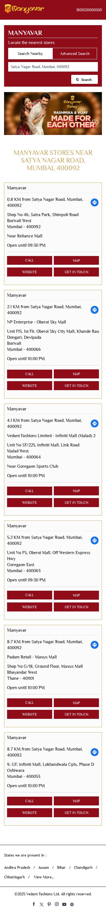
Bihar (61, 868)
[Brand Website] (72, 904)
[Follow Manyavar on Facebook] (34, 904)
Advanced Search (75, 53)
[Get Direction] (94, 202)
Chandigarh (83, 868)
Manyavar (17, 187)
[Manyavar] (24, 10)
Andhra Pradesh (17, 868)
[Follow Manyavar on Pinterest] (49, 904)
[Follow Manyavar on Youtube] (64, 904)
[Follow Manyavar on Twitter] (41, 904)
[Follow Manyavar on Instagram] (57, 904)
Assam (43, 868)
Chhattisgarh (14, 877)
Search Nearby (30, 53)
